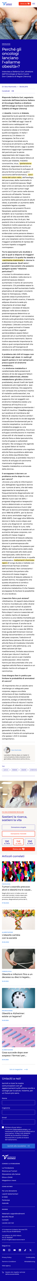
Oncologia (6, 44)
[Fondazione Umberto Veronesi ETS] (7, 3)
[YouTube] (15, 1250)
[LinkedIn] (20, 1250)
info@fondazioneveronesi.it (15, 1239)
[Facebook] (4, 1250)
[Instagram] (9, 1250)
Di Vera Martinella (9, 87)
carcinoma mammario (13, 260)
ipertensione (25, 163)
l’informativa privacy (20, 1129)
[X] (30, 1250)
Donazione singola (18, 827)
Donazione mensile (18, 834)
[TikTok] (25, 1250)
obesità (23, 770)
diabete (14, 770)
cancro (5, 770)
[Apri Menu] (33, 3)
